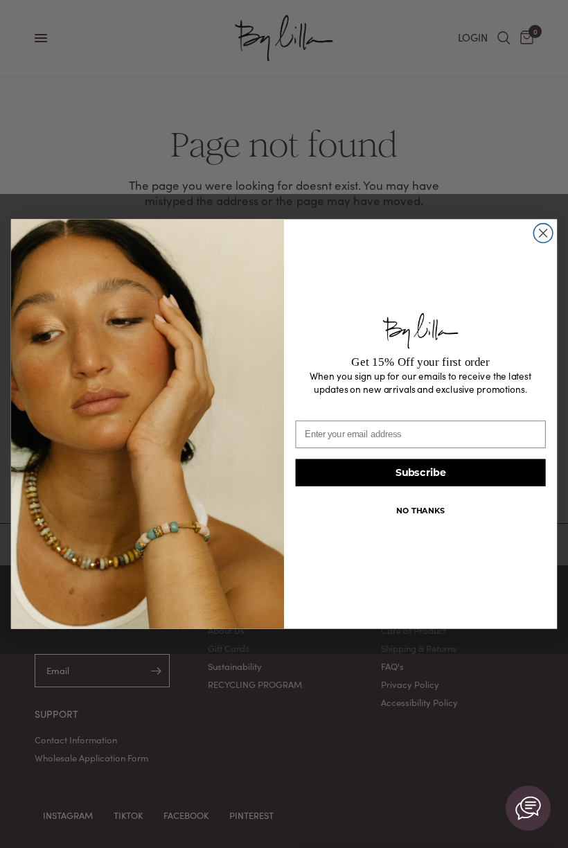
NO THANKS (420, 510)
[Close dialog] (543, 233)
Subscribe (421, 473)
